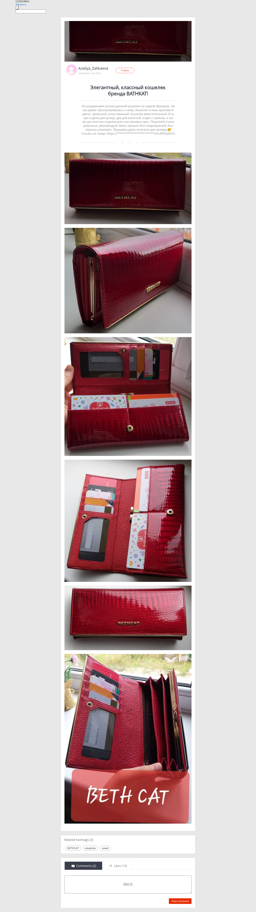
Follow (125, 70)
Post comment (180, 901)
